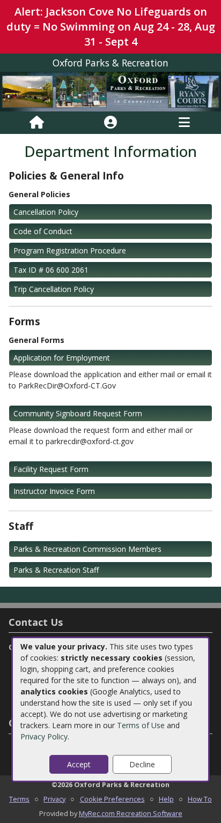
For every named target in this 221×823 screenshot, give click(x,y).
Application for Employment (61, 358)
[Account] (110, 122)
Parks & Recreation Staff (56, 570)
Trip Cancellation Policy (53, 289)
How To (200, 799)
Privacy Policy (44, 736)
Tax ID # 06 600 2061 (51, 270)
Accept (79, 764)
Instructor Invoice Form (54, 491)
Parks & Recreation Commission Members (87, 549)
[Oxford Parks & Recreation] (110, 91)
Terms (19, 799)
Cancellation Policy (45, 212)
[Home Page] (37, 122)
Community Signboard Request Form (77, 413)
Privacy (54, 799)
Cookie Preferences (112, 799)
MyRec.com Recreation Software (130, 813)
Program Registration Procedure (69, 250)
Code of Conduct (42, 231)
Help (166, 799)
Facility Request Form (51, 469)
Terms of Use (141, 725)
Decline (142, 764)
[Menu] (184, 122)
